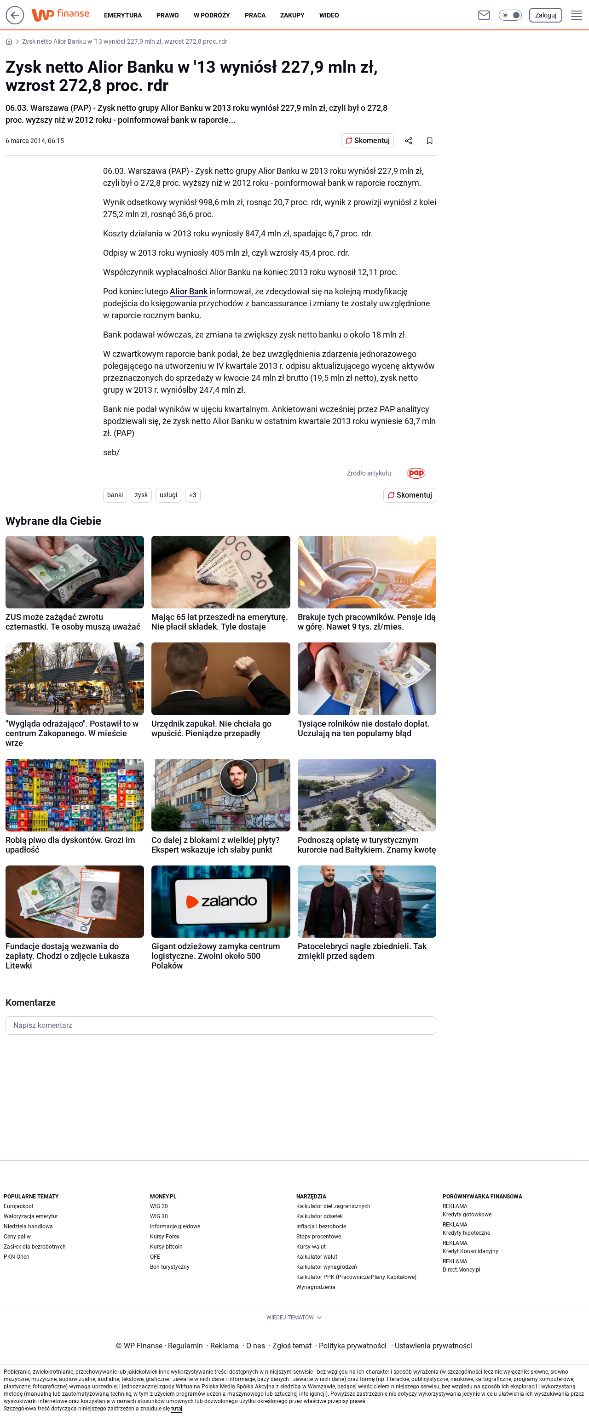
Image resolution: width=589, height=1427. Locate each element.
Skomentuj (372, 140)
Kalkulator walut (316, 1257)
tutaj (176, 1408)
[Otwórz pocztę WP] (484, 15)
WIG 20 (159, 1206)
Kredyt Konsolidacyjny (470, 1251)
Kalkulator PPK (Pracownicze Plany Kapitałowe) (356, 1277)
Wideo (329, 15)
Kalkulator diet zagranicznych (333, 1206)
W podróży (212, 15)
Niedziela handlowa (28, 1226)
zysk (141, 495)
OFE (155, 1257)
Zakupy (292, 15)
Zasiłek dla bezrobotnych (35, 1247)
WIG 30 (159, 1216)
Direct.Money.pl (461, 1270)
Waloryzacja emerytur (31, 1216)
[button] (510, 15)
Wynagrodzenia (315, 1287)
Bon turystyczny (170, 1267)
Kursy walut (311, 1247)
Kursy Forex (164, 1236)
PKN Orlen (16, 1257)
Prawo (167, 15)
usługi (168, 495)
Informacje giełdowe (175, 1226)
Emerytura (123, 15)
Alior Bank (189, 291)
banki (115, 495)
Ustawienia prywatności (431, 1345)
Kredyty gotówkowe (467, 1214)
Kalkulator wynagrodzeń (326, 1267)
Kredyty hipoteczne (466, 1233)
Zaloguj (545, 15)
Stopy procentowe (318, 1236)
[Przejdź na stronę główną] (15, 21)
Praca (255, 15)
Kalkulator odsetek (319, 1216)
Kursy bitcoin (166, 1247)
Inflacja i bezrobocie (321, 1226)
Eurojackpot (19, 1206)
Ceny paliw (17, 1236)
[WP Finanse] (67, 15)
